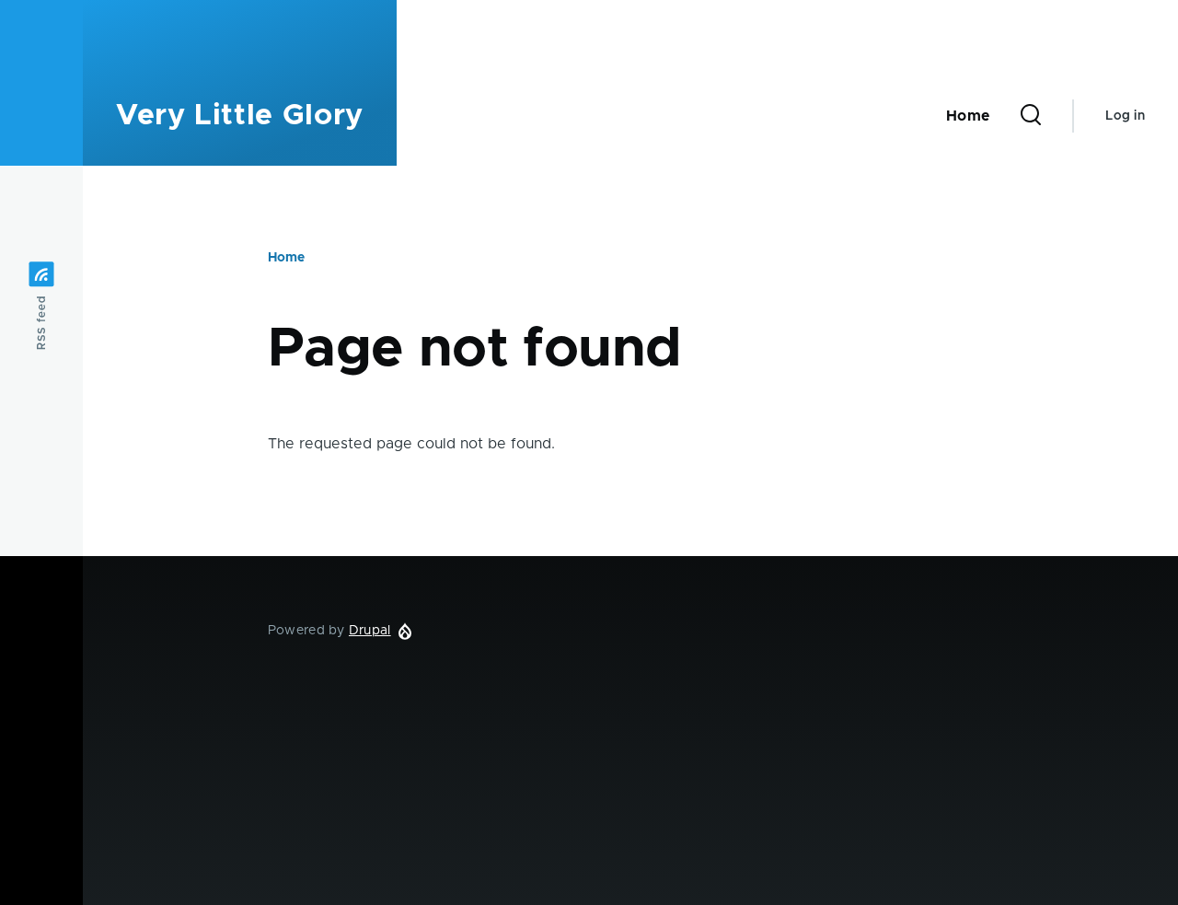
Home (286, 257)
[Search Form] (1031, 116)
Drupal (370, 630)
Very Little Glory (240, 116)
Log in (1125, 116)
